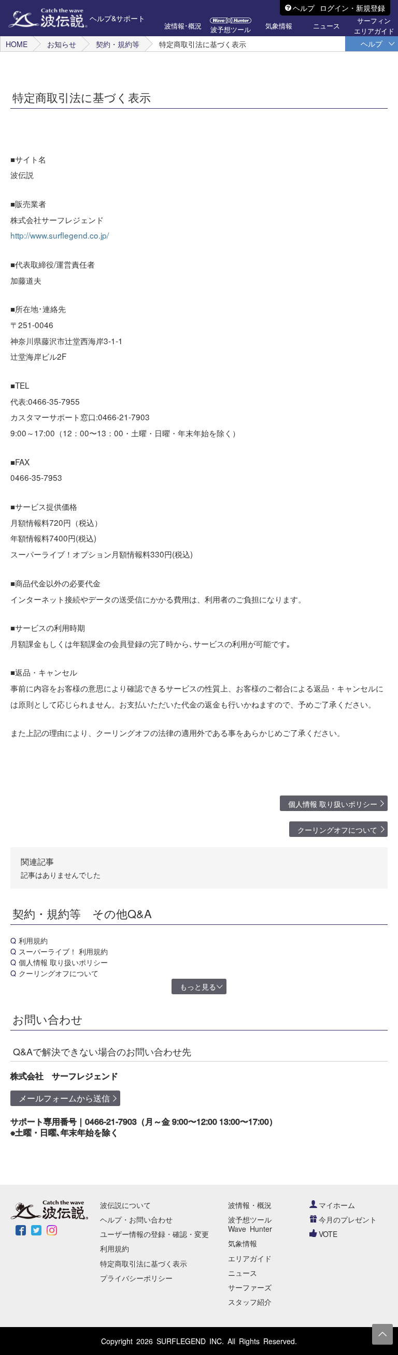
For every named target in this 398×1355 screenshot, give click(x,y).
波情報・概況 (250, 1205)
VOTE (328, 1234)
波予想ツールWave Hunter (250, 1224)
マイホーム (337, 1205)
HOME (16, 44)
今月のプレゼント (348, 1219)
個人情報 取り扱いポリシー (332, 803)
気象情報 (242, 1243)
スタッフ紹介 (250, 1302)
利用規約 (33, 940)
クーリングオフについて (337, 829)
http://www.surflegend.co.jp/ (59, 235)
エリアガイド (250, 1258)
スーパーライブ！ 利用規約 (63, 951)
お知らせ (61, 44)
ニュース (242, 1273)
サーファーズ (250, 1287)
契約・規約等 (117, 44)
